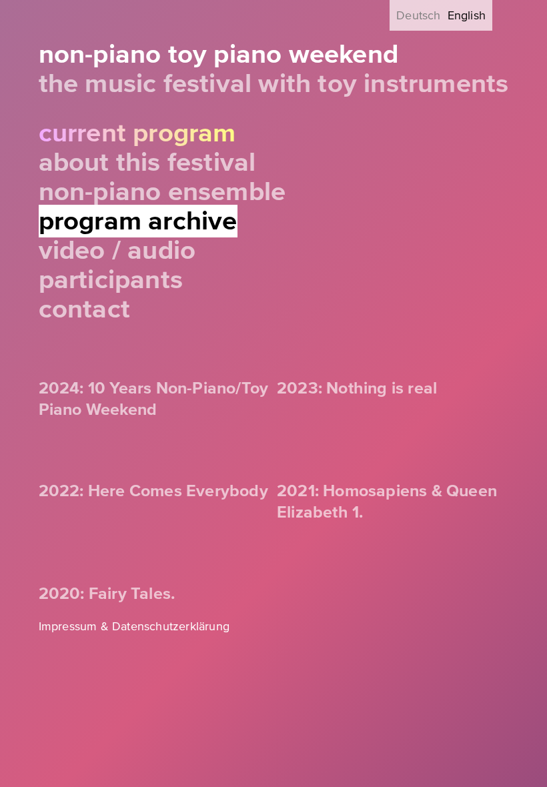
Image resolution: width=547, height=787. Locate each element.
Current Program (137, 133)
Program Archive (138, 221)
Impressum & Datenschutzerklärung (134, 626)
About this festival (147, 162)
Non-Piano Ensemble (162, 191)
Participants (111, 279)
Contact (84, 309)
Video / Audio (117, 250)
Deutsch (418, 15)
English (467, 15)
